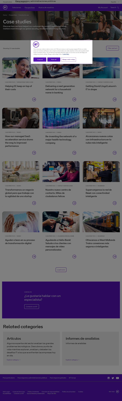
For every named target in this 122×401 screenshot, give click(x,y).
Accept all (40, 59)
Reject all (53, 59)
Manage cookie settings (68, 59)
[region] (62, 52)
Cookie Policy (66, 54)
